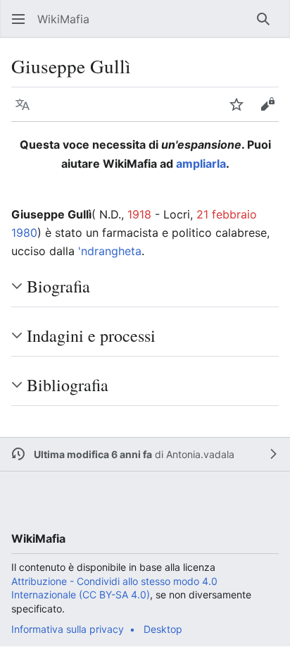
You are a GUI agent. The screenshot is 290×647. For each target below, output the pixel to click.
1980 (24, 233)
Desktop (163, 629)
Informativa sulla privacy (67, 629)
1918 (139, 214)
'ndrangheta (109, 251)
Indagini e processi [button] (91, 335)
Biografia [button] (58, 286)
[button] (18, 19)
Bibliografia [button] (67, 385)
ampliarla (201, 163)
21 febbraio (226, 214)
